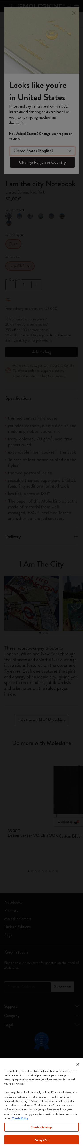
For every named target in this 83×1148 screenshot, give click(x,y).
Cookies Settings (41, 1127)
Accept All (41, 1140)
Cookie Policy (20, 1118)
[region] (41, 1103)
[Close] (78, 1064)
